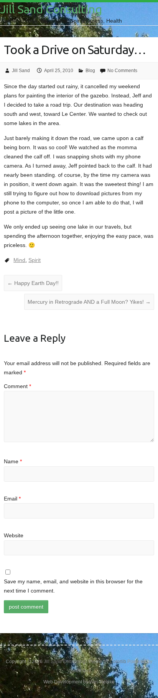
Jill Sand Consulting (51, 9)
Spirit (34, 260)
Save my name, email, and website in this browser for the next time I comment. (73, 586)
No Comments (122, 70)
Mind (19, 260)
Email (12, 499)
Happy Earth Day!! (33, 283)
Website (13, 535)
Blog (90, 70)
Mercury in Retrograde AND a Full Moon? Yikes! (89, 302)
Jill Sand (21, 70)
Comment (17, 386)
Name (13, 461)
